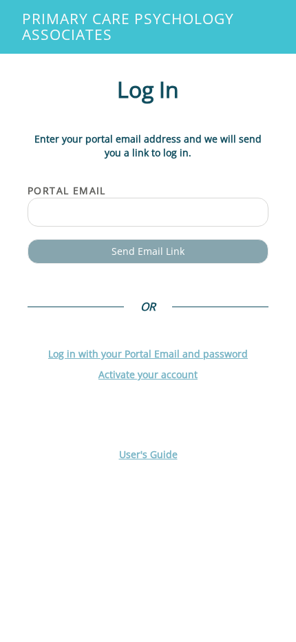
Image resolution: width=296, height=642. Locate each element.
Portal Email (67, 190)
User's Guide (148, 454)
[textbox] (148, 212)
